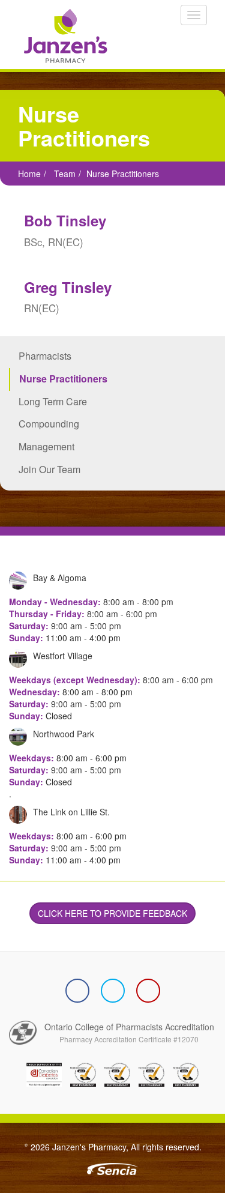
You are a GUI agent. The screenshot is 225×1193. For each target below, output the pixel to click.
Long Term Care (53, 401)
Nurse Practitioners (63, 378)
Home (29, 174)
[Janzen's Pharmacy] (61, 36)
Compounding (49, 423)
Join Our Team (49, 469)
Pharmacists (45, 356)
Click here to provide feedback (112, 913)
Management (46, 446)
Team (65, 174)
